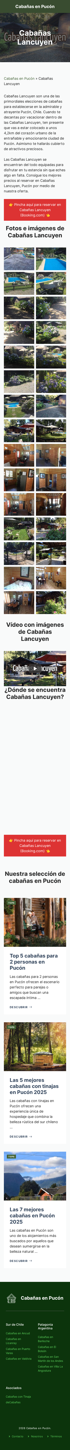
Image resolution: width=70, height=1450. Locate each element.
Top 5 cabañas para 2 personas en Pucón (34, 962)
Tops (11, 903)
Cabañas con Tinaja (18, 1396)
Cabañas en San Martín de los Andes (50, 1358)
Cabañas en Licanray (13, 1341)
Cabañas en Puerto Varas (18, 1351)
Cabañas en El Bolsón (47, 1349)
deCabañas (13, 1402)
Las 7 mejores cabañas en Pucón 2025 (32, 1215)
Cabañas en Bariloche (45, 1339)
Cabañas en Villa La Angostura (50, 1368)
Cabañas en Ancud (18, 1333)
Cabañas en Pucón (35, 6)
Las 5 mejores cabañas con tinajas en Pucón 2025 (34, 1086)
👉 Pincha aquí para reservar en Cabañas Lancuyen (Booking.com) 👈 (35, 210)
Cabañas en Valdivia (19, 1358)
